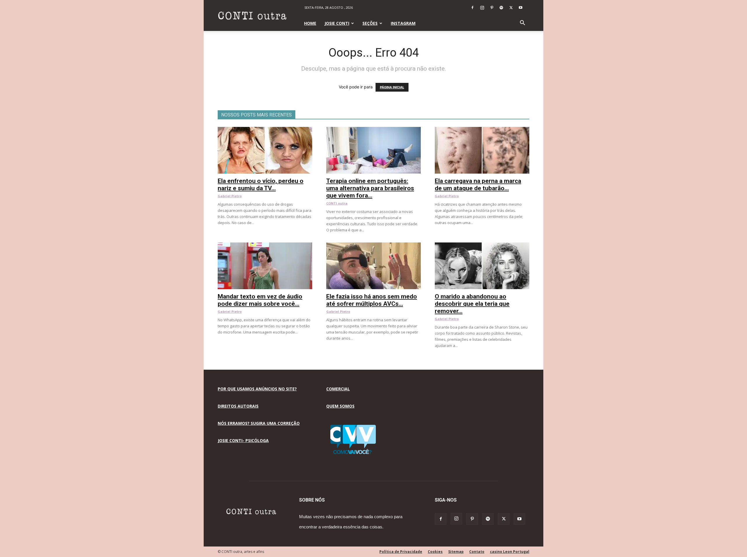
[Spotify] (501, 8)
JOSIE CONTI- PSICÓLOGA (243, 440)
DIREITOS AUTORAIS (238, 406)
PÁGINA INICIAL (392, 87)
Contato (476, 551)
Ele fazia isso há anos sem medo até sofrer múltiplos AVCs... (371, 300)
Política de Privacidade (400, 551)
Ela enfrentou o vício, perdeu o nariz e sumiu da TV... (260, 184)
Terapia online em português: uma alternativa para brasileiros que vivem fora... (370, 188)
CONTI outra (337, 203)
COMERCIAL (338, 389)
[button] (522, 23)
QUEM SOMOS (340, 406)
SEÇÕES (370, 23)
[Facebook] (472, 8)
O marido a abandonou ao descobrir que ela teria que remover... (472, 304)
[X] (511, 8)
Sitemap (456, 551)
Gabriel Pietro (230, 196)
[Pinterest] (491, 8)
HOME (310, 23)
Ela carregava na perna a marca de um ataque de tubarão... (478, 184)
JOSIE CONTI (336, 23)
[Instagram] (482, 8)
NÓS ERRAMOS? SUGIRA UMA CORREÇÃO (259, 423)
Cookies (435, 551)
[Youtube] (520, 8)
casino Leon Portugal (509, 551)
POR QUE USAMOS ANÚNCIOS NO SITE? (257, 389)
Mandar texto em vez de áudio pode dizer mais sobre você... (260, 300)
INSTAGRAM (403, 23)
